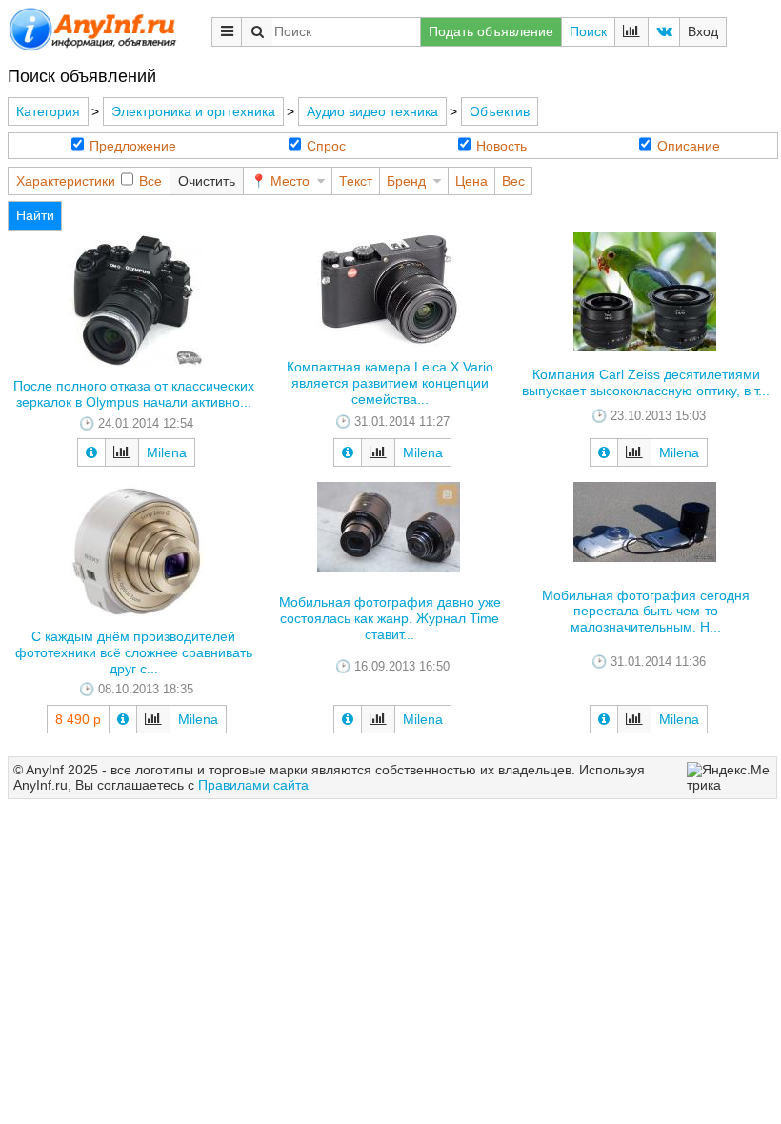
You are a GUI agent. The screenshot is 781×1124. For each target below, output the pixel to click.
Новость (501, 145)
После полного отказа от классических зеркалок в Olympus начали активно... (133, 394)
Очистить (206, 181)
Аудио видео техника (372, 111)
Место (290, 181)
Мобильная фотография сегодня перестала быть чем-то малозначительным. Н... (646, 611)
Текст (355, 181)
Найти (35, 215)
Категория (48, 111)
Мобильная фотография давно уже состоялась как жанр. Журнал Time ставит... (390, 618)
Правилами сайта (253, 785)
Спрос (326, 145)
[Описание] (91, 452)
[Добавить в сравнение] (122, 452)
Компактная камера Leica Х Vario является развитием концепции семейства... (390, 383)
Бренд (406, 181)
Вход (703, 31)
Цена (471, 181)
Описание (688, 145)
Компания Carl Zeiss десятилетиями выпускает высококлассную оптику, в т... (646, 382)
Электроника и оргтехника (193, 111)
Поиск (588, 31)
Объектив (500, 111)
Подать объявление (491, 31)
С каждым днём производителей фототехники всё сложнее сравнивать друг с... (133, 652)
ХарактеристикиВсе (89, 181)
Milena (167, 452)
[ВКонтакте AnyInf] (664, 32)
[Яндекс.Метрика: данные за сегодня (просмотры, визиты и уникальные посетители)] (729, 778)
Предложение (133, 145)
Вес (513, 181)
